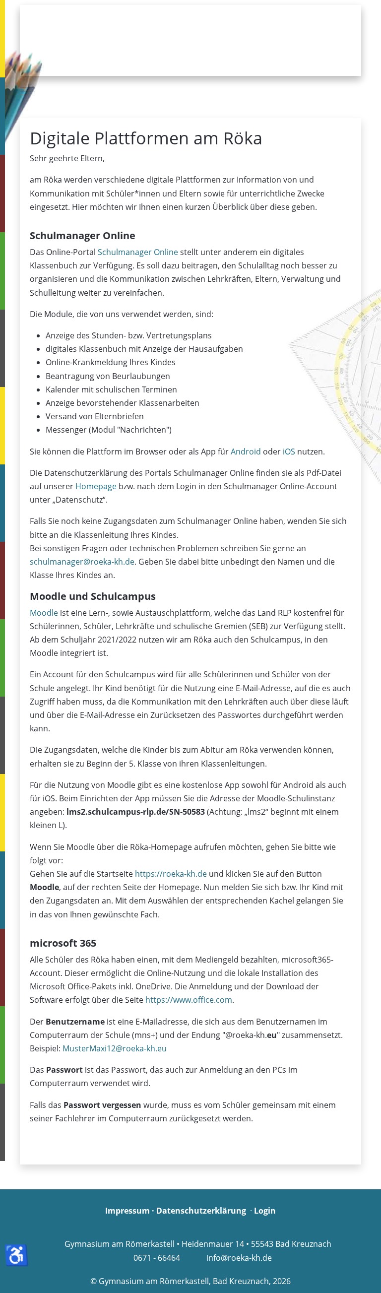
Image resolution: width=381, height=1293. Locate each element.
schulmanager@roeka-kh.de (82, 561)
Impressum (127, 1210)
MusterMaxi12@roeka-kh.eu (115, 1048)
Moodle (45, 612)
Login (265, 1210)
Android (246, 451)
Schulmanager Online (138, 252)
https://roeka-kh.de (171, 873)
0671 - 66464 (156, 1257)
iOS (289, 451)
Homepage (97, 486)
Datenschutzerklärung (201, 1210)
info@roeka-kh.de (239, 1257)
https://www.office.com (188, 999)
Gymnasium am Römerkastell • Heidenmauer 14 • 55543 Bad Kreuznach (197, 1243)
